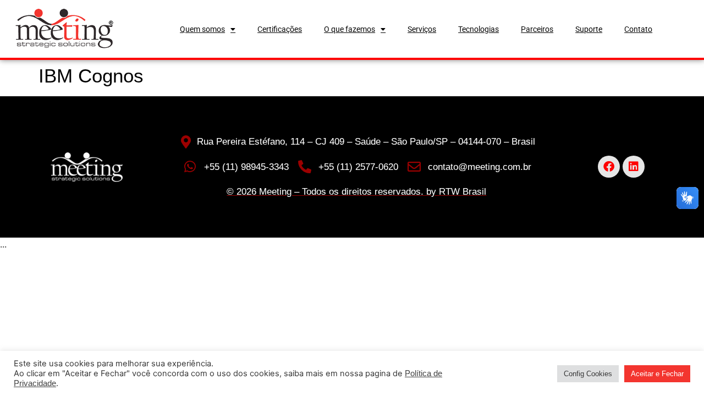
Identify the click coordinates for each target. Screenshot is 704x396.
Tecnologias (478, 29)
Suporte (588, 29)
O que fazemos (349, 29)
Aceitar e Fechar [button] (657, 374)
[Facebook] (609, 167)
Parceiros (537, 29)
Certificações (279, 29)
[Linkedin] (634, 167)
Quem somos (202, 29)
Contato (638, 29)
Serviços (422, 29)
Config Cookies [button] (588, 374)
